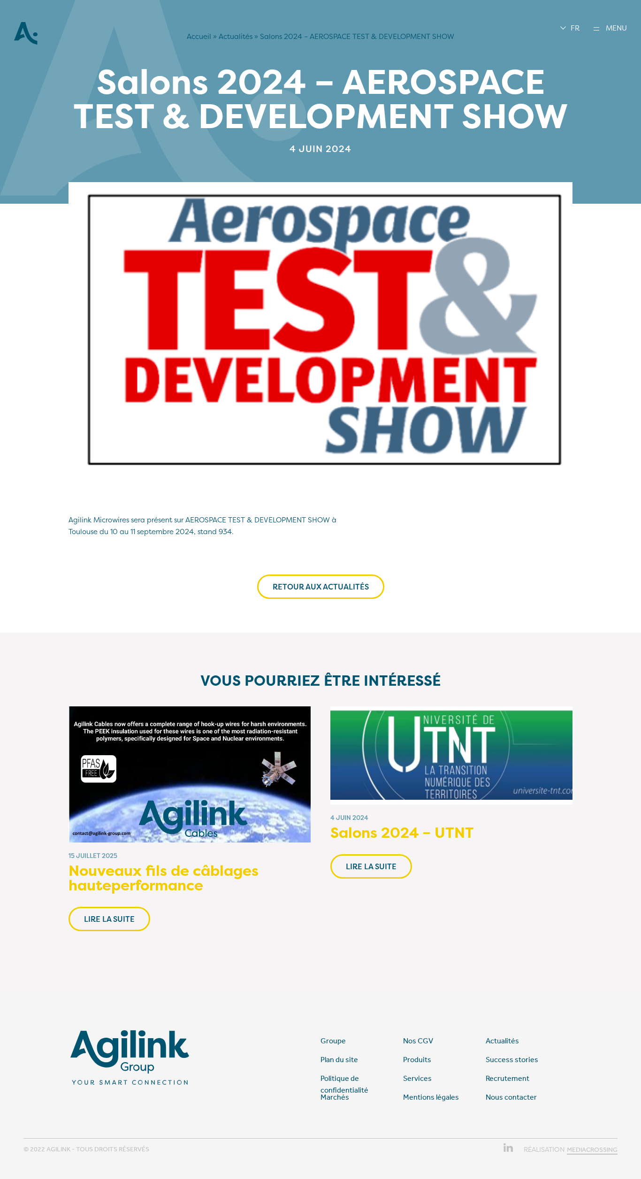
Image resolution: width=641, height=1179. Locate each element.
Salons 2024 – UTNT (402, 832)
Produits (417, 1059)
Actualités (235, 36)
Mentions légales (431, 1097)
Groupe (333, 1040)
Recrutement (507, 1078)
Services (417, 1078)
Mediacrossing (592, 1150)
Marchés (334, 1097)
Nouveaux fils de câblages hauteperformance (164, 878)
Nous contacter (511, 1097)
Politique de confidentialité (344, 1084)
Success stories (512, 1059)
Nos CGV (418, 1040)
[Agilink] (26, 42)
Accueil (199, 36)
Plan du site (339, 1059)
